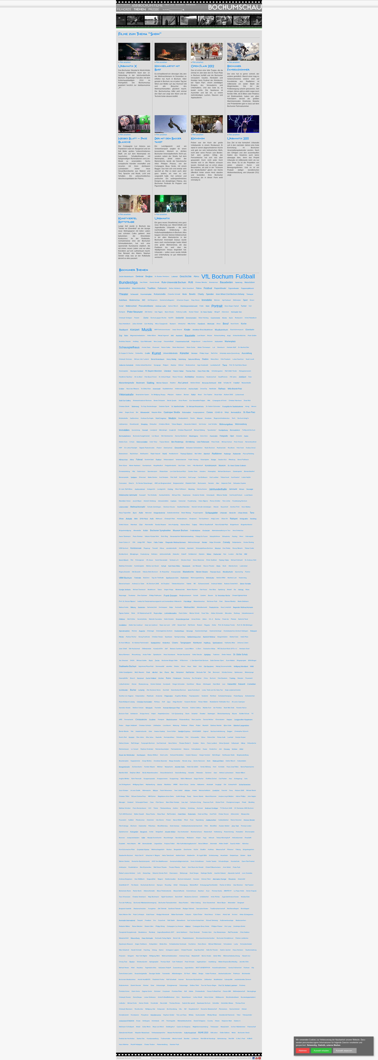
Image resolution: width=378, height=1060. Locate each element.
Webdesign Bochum (123, 1058)
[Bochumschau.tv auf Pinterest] (259, 1058)
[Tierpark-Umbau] (145, 20)
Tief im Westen (123, 5)
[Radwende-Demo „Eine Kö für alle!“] (216, 20)
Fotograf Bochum (174, 1058)
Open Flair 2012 (202, 66)
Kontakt (180, 5)
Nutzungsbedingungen (218, 1058)
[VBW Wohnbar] (163, 20)
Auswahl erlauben (321, 1051)
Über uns (169, 5)
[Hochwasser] (127, 20)
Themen (140, 9)
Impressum (231, 1058)
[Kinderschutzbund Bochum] (251, 20)
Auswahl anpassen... (345, 1051)
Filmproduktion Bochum (159, 1058)
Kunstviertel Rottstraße (127, 220)
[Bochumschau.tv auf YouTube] (256, 1058)
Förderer (191, 5)
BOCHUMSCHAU (235, 7)
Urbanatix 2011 (238, 138)
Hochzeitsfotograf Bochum (190, 1058)
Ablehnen (303, 1051)
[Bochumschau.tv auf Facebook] (253, 1058)
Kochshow (198, 138)
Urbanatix (162, 218)
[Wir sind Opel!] (198, 20)
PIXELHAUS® (136, 1058)
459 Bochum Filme (147, 5)
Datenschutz (205, 1058)
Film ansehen (125, 62)
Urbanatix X (127, 66)
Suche (166, 10)
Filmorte (124, 9)
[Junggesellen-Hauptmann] (180, 20)
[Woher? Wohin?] (233, 20)
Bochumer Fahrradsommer (238, 67)
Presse (153, 9)
